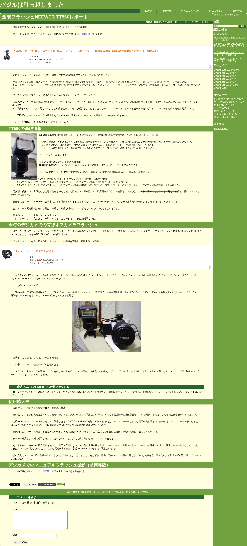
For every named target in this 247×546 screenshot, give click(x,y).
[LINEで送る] (30, 484)
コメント (17, 509)
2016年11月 (220, 70)
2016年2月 (231, 82)
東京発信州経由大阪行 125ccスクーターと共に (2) (229, 59)
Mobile (217, 105)
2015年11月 (220, 88)
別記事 (46, 471)
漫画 (216, 117)
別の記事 (85, 34)
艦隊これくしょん (223, 111)
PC (227, 99)
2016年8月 (231, 73)
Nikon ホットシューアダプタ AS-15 (33, 251)
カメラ (205, 22)
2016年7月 (219, 76)
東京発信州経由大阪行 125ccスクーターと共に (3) (229, 53)
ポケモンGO (220, 108)
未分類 (235, 114)
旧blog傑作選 (216, 11)
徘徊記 (217, 99)
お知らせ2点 (220, 34)
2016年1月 (219, 85)
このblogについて (190, 11)
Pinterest (166, 11)
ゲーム (237, 102)
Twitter (148, 11)
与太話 (227, 102)
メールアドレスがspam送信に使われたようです (122, 492)
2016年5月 (219, 79)
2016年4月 (231, 79)
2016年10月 (233, 70)
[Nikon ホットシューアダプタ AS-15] (7, 258)
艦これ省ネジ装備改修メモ (82, 492)
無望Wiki (237, 11)
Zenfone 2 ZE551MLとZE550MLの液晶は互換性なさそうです (229, 46)
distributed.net (221, 114)
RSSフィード (221, 128)
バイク (227, 105)
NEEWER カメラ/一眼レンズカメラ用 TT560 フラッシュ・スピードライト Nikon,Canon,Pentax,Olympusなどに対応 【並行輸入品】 (86, 51)
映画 (233, 117)
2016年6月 (231, 76)
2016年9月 (219, 73)
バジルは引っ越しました (32, 4)
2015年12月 (232, 85)
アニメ (217, 102)
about (225, 117)
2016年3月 (219, 82)
